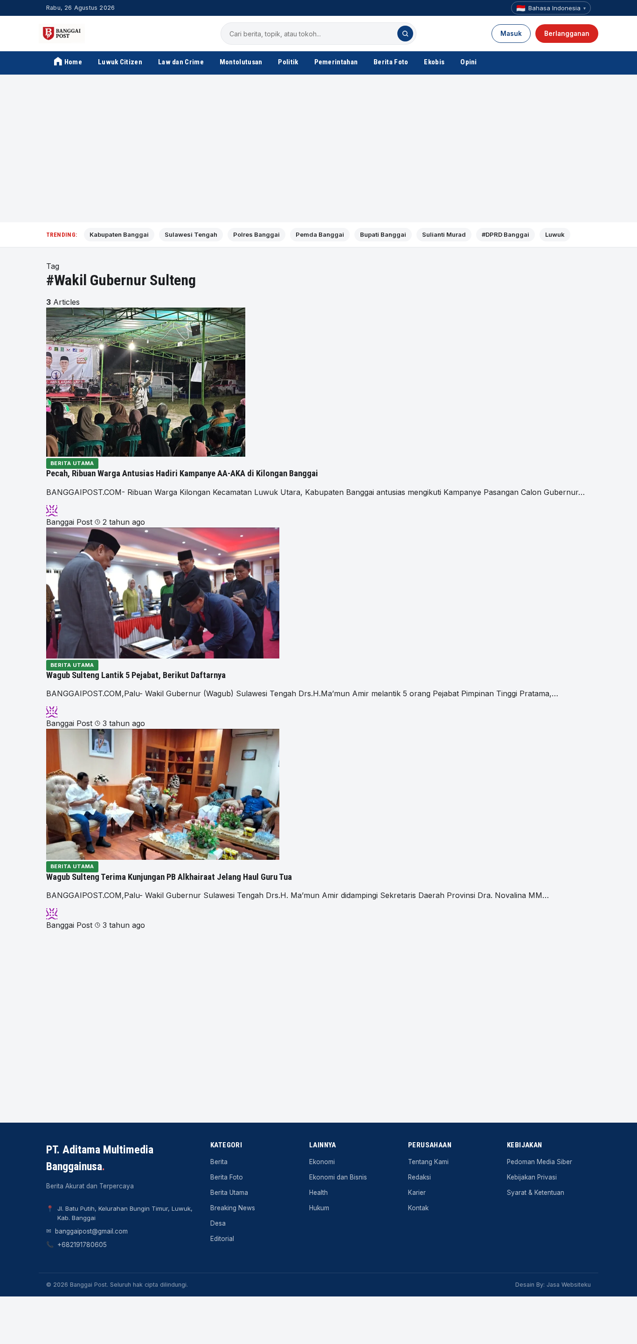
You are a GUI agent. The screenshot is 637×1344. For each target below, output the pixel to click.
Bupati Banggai (383, 234)
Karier (417, 1192)
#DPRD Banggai (505, 234)
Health (318, 1192)
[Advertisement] (318, 148)
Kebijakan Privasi (532, 1177)
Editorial (222, 1238)
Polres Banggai (256, 234)
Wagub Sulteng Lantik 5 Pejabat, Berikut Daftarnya (136, 675)
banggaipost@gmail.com (91, 1231)
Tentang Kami (428, 1162)
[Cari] (405, 33)
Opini (468, 62)
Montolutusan (241, 62)
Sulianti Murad (444, 234)
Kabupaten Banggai (119, 234)
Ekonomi (322, 1162)
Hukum (319, 1208)
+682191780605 (82, 1244)
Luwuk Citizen (120, 62)
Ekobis (434, 62)
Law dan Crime (181, 62)
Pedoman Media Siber (539, 1162)
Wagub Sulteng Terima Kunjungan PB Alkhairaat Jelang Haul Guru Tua (169, 877)
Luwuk (555, 234)
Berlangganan (566, 33)
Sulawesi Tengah (191, 234)
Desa (218, 1223)
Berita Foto (391, 62)
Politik (288, 62)
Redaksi (419, 1177)
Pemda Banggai (320, 234)
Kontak (418, 1208)
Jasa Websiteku (569, 1284)
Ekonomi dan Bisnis (338, 1177)
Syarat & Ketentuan (535, 1192)
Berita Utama (72, 463)
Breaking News (232, 1208)
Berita (219, 1162)
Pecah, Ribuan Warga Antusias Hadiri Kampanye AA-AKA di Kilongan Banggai (182, 473)
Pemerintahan (336, 62)
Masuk (511, 33)
